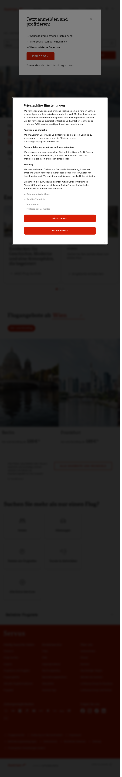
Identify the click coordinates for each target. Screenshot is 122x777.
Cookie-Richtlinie (36, 199)
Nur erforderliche (60, 231)
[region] (60, 170)
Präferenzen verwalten (39, 209)
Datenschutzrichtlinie (38, 194)
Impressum (32, 204)
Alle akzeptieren (59, 218)
